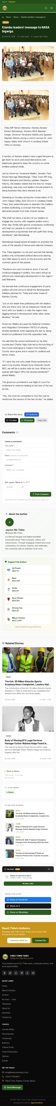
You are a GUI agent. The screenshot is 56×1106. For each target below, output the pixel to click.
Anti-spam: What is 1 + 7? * (17, 482)
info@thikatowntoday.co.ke (16, 1072)
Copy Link (42, 420)
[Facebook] (4, 973)
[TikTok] (27, 973)
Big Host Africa (37, 1103)
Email (16, 455)
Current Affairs (8, 1029)
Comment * (9, 465)
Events (5, 1061)
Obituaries (6, 1004)
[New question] (22, 487)
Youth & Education (10, 1052)
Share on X (15, 906)
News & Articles (8, 990)
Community (6, 1038)
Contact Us (40, 940)
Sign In (4, 2)
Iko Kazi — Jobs (9, 999)
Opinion (5, 1056)
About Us (6, 1008)
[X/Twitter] (10, 973)
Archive (5, 995)
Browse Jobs (28, 884)
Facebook (33, 414)
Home (4, 986)
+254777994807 (12, 1076)
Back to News (13, 771)
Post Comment (42, 494)
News (8, 17)
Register (12, 2)
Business (6, 1043)
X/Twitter (13, 420)
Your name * (9, 446)
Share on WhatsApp (19, 912)
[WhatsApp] (16, 973)
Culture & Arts (8, 1047)
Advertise (6, 1013)
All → (50, 869)
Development (8, 1034)
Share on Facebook (19, 899)
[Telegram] (21, 973)
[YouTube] (33, 973)
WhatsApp (28, 420)
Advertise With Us (18, 940)
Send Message (14, 1087)
